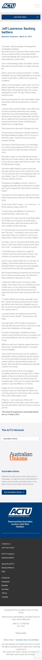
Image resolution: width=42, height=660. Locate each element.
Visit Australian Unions (13, 492)
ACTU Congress (8, 554)
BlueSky (5, 585)
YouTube (5, 589)
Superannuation (8, 558)
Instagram (6, 582)
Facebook (5, 578)
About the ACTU (8, 564)
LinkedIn (5, 597)
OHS (3, 572)
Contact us (6, 544)
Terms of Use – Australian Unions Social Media (21, 640)
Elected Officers (8, 568)
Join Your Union (20, 17)
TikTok (4, 593)
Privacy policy (21, 633)
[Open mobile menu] (37, 6)
